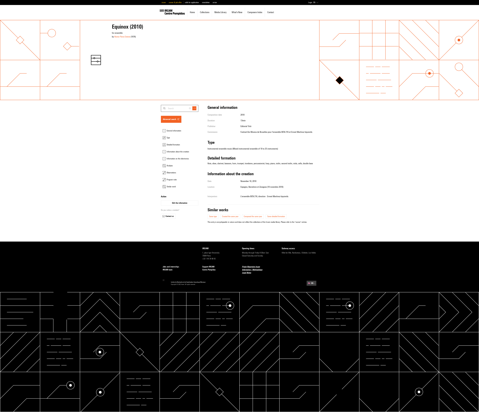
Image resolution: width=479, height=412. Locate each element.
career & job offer (175, 2)
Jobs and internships (171, 267)
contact (270, 12)
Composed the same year (253, 216)
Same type (213, 216)
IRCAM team (167, 270)
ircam (164, 2)
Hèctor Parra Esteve (122, 36)
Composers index (254, 12)
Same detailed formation (276, 216)
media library (220, 12)
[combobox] (179, 108)
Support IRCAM (208, 267)
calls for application (192, 2)
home (192, 12)
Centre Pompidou (209, 270)
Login (310, 2)
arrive (215, 2)
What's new (237, 12)
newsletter (206, 2)
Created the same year (230, 216)
